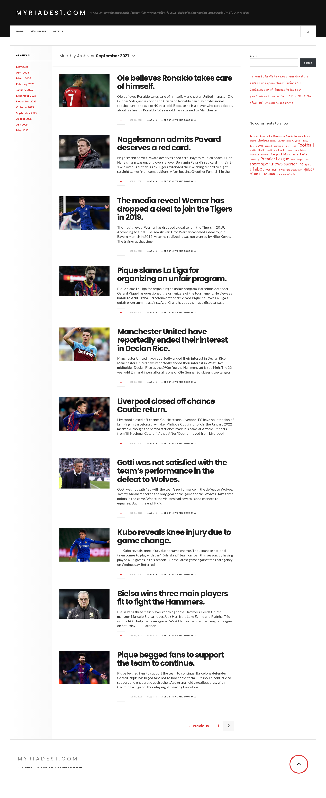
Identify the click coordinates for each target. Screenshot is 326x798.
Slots (307, 159)
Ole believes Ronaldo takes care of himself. (174, 82)
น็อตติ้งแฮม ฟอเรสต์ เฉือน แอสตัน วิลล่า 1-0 (275, 89)
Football (305, 145)
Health (261, 150)
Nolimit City (254, 159)
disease (253, 146)
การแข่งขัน (284, 169)
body (307, 136)
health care (272, 150)
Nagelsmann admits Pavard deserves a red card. (169, 143)
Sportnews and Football (180, 120)
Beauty (289, 136)
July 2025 (22, 124)
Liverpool (275, 154)
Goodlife (253, 150)
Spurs (308, 164)
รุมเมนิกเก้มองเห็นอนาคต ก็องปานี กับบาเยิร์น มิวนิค (280, 96)
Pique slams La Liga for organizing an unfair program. (172, 274)
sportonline (293, 164)
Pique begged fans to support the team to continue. (170, 659)
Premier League (274, 159)
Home (20, 31)
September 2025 (26, 112)
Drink (261, 145)
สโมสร (255, 174)
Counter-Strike (284, 141)
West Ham (271, 169)
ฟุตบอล (308, 169)
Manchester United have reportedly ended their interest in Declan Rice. (172, 340)
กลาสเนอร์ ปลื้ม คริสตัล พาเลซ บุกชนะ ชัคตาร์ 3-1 (279, 76)
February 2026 (25, 84)
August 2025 (24, 118)
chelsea (263, 140)
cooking (273, 141)
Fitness (287, 146)
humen (290, 150)
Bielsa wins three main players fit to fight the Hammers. (172, 597)
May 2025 (22, 130)
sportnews (272, 164)
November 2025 (26, 101)
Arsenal (254, 136)
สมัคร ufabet (38, 31)
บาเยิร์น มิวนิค (296, 170)
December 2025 (26, 95)
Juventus (254, 154)
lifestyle (264, 154)
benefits (298, 136)
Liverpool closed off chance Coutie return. (166, 405)
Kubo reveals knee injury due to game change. (174, 536)
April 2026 (22, 72)
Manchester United (296, 154)
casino (253, 140)
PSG (293, 159)
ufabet (257, 169)
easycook (268, 146)
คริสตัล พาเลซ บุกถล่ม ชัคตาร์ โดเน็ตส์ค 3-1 (275, 83)
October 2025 (25, 107)
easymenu (278, 146)
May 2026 (22, 66)
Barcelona (279, 136)
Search (253, 56)
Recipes (299, 159)
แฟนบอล (268, 174)
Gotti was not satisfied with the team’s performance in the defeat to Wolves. (172, 471)
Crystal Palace (300, 140)
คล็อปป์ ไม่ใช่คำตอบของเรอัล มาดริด (271, 102)
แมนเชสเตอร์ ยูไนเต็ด (285, 174)
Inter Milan (300, 150)
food (294, 146)
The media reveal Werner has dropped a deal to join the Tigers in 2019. (174, 209)
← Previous (198, 726)
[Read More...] (121, 120)
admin (153, 120)
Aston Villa (265, 136)
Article (58, 31)
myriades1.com (51, 12)
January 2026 (24, 89)
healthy (282, 150)
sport (255, 164)
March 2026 (23, 78)
